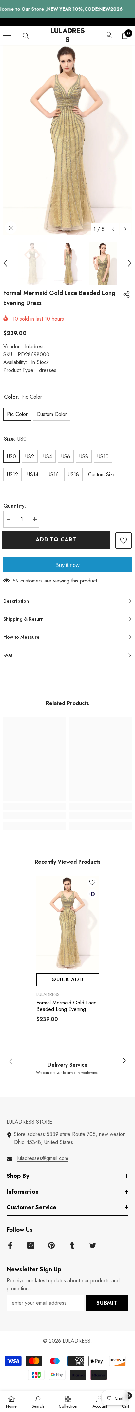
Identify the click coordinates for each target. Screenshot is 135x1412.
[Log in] (109, 35)
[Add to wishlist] (123, 540)
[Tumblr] (72, 1245)
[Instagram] (31, 1245)
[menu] (7, 35)
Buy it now (67, 565)
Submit (107, 1303)
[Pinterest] (51, 1245)
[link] (34, 815)
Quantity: (14, 505)
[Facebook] (10, 1245)
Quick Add (67, 979)
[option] (67, 140)
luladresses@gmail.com (42, 1158)
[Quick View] (92, 894)
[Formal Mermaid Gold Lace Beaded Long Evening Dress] (67, 923)
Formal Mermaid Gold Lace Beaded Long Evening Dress (66, 1006)
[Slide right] (124, 1061)
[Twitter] (93, 1245)
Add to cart (59, 539)
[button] (113, 229)
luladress (35, 346)
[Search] (26, 36)
